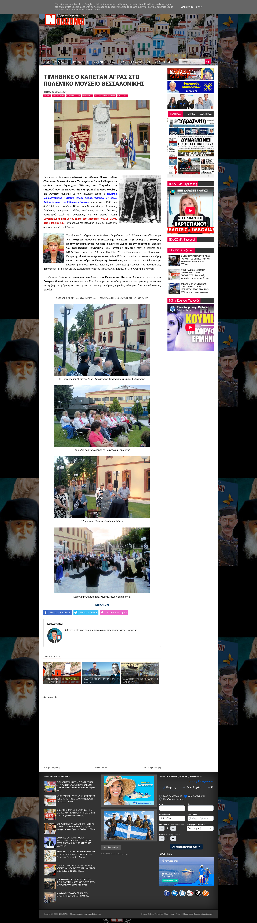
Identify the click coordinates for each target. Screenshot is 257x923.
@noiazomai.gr (111, 847)
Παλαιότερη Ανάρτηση (151, 767)
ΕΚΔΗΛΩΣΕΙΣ (58, 95)
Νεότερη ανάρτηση (51, 767)
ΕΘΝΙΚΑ (47, 95)
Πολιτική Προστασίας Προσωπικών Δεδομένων (194, 914)
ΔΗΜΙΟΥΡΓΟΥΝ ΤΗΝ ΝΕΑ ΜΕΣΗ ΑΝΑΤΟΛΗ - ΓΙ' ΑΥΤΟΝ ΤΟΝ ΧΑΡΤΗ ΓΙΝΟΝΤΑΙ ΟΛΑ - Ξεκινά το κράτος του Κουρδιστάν (76, 854)
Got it (199, 7)
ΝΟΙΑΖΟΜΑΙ (122, 95)
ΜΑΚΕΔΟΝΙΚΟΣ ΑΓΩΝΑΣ (105, 95)
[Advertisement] (159, 32)
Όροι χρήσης (169, 914)
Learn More (187, 7)
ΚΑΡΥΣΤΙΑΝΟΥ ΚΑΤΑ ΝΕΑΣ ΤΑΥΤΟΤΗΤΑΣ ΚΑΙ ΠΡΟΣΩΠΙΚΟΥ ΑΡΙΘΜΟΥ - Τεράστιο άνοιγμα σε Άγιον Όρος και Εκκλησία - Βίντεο (76, 826)
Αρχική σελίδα (100, 767)
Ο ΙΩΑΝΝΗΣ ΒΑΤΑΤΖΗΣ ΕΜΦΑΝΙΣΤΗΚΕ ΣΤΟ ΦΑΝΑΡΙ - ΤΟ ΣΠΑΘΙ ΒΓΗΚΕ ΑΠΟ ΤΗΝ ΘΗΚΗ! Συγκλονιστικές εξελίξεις (76, 812)
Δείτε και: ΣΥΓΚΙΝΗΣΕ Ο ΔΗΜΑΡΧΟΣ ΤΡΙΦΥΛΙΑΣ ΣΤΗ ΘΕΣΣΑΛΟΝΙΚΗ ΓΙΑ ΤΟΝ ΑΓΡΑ (102, 298)
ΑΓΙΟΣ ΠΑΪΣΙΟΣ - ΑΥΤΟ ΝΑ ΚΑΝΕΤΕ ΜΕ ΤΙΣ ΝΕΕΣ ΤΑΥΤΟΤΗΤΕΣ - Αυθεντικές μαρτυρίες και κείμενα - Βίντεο (76, 799)
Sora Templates (156, 914)
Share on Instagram (116, 612)
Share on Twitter (88, 612)
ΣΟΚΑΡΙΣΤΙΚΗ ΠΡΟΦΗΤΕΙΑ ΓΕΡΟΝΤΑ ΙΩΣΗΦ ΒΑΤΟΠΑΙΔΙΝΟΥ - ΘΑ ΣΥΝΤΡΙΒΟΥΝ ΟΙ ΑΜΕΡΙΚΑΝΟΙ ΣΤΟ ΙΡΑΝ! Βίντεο (76, 882)
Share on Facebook (60, 612)
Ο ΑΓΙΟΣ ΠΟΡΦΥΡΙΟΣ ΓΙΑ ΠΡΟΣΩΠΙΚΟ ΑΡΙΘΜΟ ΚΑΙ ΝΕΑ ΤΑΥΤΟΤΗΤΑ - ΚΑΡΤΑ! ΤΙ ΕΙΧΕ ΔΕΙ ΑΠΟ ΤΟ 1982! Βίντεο (76, 868)
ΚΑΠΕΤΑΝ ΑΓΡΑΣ (73, 95)
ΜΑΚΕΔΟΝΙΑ (87, 95)
